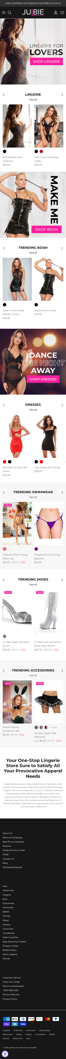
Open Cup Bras (10, 937)
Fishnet (6, 916)
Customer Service (12, 977)
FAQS (5, 854)
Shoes (6, 920)
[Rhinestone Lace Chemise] (17, 126)
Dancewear (8, 903)
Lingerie (7, 895)
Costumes (8, 929)
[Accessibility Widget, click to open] (5, 1054)
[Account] (55, 12)
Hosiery (6, 924)
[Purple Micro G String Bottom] (48, 523)
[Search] (11, 12)
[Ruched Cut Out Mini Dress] (17, 436)
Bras (5, 899)
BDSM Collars (9, 950)
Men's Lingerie (10, 954)
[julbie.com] (33, 12)
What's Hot (8, 890)
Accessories (9, 933)
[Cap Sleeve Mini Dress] (48, 436)
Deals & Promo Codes (14, 850)
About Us (7, 833)
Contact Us (8, 859)
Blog (5, 863)
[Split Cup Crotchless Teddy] (48, 126)
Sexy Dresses (44, 1030)
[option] (33, 52)
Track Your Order (11, 982)
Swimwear (8, 907)
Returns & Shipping (12, 837)
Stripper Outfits (10, 946)
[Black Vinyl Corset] (48, 279)
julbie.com (13, 1047)
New (5, 886)
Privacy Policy (10, 999)
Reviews (7, 846)
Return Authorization (13, 986)
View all (33, 99)
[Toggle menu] (3, 12)
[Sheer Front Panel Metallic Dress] (17, 279)
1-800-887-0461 (10, 990)
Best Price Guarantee (13, 841)
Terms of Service (11, 994)
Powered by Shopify (27, 1047)
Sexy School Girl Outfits (14, 941)
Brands (6, 958)
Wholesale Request (12, 867)
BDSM (6, 911)
